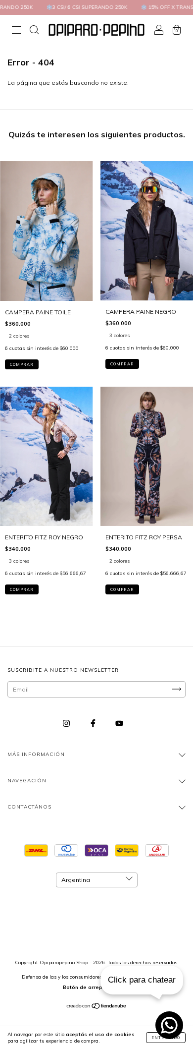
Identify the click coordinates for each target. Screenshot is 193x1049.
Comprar (22, 364)
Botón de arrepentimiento (96, 987)
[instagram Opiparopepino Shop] (67, 723)
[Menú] (16, 31)
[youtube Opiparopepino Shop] (119, 723)
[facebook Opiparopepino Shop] (93, 723)
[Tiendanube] (97, 1007)
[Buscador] (34, 31)
